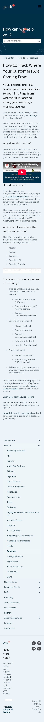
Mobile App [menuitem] (12, 492)
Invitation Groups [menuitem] (14, 520)
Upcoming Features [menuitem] (13, 618)
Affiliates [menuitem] (10, 471)
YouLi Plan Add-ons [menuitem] (16, 466)
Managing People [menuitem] (15, 556)
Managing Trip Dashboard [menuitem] (18, 541)
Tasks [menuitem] (9, 502)
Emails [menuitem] (10, 546)
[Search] (38, 41)
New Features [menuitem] (10, 582)
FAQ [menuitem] (6, 592)
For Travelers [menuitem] (10, 608)
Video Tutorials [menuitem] (13, 481)
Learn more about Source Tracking (18, 397)
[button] (39, 440)
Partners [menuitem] (8, 613)
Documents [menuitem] (12, 572)
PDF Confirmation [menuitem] (15, 566)
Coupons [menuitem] (11, 525)
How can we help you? (18, 31)
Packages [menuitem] (11, 507)
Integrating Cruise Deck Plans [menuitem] (20, 536)
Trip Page (32, 115)
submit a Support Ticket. (8, 709)
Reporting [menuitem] (8, 597)
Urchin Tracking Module (17, 196)
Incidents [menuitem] (8, 623)
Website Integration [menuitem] (16, 487)
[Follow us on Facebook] (34, 643)
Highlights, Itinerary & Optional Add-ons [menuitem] (23, 513)
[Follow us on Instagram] (39, 643)
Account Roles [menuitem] (13, 497)
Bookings (33, 58)
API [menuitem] (8, 456)
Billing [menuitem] (9, 577)
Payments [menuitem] (11, 476)
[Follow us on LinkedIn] (39, 649)
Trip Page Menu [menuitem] (14, 530)
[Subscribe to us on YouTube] (34, 649)
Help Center (8, 58)
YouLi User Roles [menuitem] (11, 602)
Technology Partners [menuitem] (16, 451)
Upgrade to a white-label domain (18, 413)
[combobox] (19, 41)
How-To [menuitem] (7, 445)
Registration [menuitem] (12, 561)
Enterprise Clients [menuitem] (12, 587)
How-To (21, 58)
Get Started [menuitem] (9, 440)
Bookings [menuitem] (11, 551)
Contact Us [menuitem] (9, 628)
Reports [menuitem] (10, 461)
